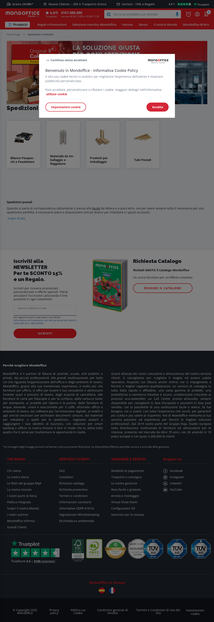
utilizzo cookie (56, 94)
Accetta (157, 107)
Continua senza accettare (69, 60)
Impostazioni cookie (65, 107)
